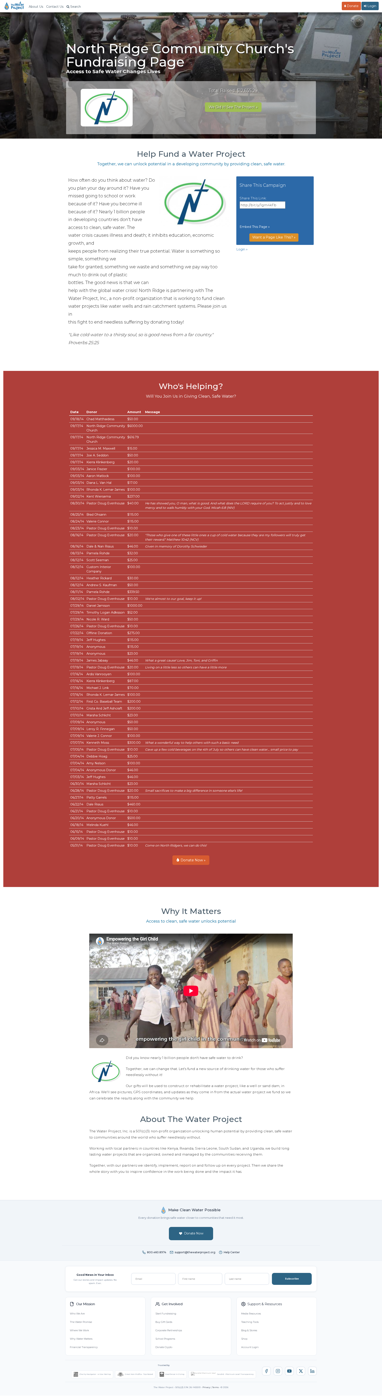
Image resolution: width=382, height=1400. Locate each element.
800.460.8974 (156, 1252)
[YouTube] (289, 1371)
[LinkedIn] (312, 1371)
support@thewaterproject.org (195, 1252)
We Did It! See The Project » (233, 107)
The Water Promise (81, 1322)
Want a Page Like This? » (274, 237)
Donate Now (193, 1233)
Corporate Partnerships (168, 1330)
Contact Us (54, 7)
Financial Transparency (84, 1347)
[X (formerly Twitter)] (300, 1371)
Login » (242, 249)
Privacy (206, 1387)
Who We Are (77, 1313)
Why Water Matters (81, 1338)
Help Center (232, 1252)
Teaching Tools (250, 1322)
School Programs (165, 1338)
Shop (244, 1338)
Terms (215, 1387)
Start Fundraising (165, 1313)
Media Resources (251, 1313)
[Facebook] (266, 1371)
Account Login (250, 1347)
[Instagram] (277, 1371)
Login (371, 6)
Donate (352, 6)
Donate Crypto (163, 1347)
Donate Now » (193, 860)
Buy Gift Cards (163, 1322)
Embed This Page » (255, 227)
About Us (36, 7)
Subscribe (292, 1278)
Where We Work (79, 1330)
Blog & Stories (249, 1330)
